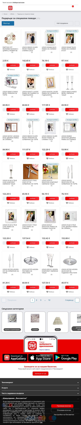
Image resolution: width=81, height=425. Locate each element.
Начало (5, 14)
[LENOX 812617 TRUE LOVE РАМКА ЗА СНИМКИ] (30, 215)
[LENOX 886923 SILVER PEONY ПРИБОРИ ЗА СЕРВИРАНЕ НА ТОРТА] (30, 126)
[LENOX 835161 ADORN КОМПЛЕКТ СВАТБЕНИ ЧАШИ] (50, 259)
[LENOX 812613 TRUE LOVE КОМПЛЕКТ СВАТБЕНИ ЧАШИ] (11, 170)
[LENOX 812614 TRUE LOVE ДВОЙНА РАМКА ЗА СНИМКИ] (70, 215)
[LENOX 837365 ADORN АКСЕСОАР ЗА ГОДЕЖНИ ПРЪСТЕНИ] (70, 259)
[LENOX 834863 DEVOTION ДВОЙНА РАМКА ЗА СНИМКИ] (70, 126)
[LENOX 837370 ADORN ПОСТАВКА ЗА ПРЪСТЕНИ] (30, 259)
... (45, 300)
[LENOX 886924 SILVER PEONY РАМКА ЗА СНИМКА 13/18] (50, 126)
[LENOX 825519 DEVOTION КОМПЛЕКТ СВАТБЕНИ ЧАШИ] (50, 170)
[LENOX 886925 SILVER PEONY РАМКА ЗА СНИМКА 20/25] (30, 37)
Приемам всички (64, 406)
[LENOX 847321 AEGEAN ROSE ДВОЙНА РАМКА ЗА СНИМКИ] (11, 126)
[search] (66, 8)
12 (49, 300)
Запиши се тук (40, 373)
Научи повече (44, 350)
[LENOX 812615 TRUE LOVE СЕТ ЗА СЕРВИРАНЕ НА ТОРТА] (30, 170)
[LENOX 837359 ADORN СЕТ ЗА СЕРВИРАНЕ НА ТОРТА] (11, 259)
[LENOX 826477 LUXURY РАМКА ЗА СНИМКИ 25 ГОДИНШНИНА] (30, 81)
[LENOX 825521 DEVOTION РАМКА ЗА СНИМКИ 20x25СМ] (50, 215)
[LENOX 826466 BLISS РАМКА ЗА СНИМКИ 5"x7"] (50, 37)
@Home (12, 14)
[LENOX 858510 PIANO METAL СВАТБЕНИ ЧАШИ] (70, 81)
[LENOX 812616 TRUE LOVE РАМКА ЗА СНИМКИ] (11, 215)
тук (41, 422)
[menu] (5, 8)
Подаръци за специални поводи (25, 14)
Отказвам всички (64, 410)
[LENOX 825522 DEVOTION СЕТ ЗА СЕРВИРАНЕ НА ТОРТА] (70, 170)
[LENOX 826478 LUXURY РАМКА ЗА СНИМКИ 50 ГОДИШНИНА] (50, 81)
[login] (76, 8)
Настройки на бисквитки (64, 414)
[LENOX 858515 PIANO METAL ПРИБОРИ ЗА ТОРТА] (11, 81)
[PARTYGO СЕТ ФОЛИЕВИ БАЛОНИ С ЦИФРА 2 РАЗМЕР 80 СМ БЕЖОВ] (11, 37)
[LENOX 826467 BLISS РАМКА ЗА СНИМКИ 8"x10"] (70, 37)
